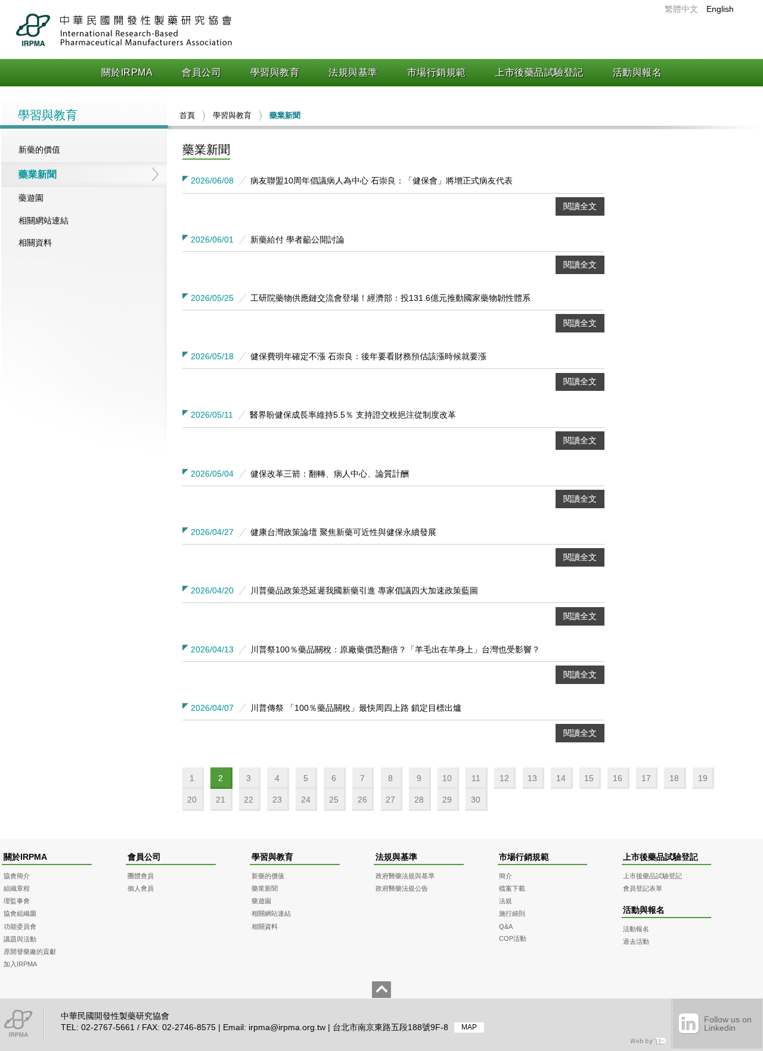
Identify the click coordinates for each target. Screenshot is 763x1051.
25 (334, 799)
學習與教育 (275, 72)
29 (447, 799)
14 (561, 778)
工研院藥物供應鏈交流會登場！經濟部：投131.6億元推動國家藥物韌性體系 (390, 298)
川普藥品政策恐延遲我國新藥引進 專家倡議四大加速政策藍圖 (364, 590)
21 (220, 799)
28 (419, 799)
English (720, 9)
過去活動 (636, 941)
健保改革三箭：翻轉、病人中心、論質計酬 (329, 473)
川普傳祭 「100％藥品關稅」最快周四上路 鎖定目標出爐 (355, 708)
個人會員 (141, 888)
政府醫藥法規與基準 (405, 875)
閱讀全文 (580, 206)
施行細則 (512, 913)
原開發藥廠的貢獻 (30, 951)
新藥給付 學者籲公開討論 (297, 239)
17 (646, 778)
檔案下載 (512, 888)
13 (532, 778)
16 (617, 778)
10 (447, 778)
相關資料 (35, 242)
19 (703, 778)
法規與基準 (353, 72)
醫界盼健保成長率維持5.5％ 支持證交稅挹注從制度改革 (353, 414)
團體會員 (141, 875)
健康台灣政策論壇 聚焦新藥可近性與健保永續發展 (343, 532)
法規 (505, 900)
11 (476, 778)
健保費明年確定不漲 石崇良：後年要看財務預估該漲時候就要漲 (368, 356)
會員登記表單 (642, 888)
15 (589, 778)
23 (277, 799)
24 (306, 799)
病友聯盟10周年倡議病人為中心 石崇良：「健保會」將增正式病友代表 (381, 180)
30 (475, 799)
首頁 (187, 115)
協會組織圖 (20, 913)
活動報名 (636, 928)
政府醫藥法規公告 (402, 888)
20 (192, 799)
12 (504, 778)
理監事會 (17, 900)
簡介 (505, 875)
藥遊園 (31, 198)
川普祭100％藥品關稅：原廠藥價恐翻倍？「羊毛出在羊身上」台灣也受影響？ (395, 649)
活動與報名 (637, 72)
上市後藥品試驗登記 (539, 72)
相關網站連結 (43, 220)
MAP (469, 1028)
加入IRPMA (20, 964)
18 (674, 778)
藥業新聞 (37, 174)
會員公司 (201, 72)
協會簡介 (17, 875)
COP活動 (512, 938)
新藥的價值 (39, 149)
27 (390, 799)
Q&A (506, 926)
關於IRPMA (127, 72)
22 (248, 799)
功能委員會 (20, 926)
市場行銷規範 (436, 72)
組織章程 (17, 888)
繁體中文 (681, 9)
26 (362, 799)
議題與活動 (20, 939)
